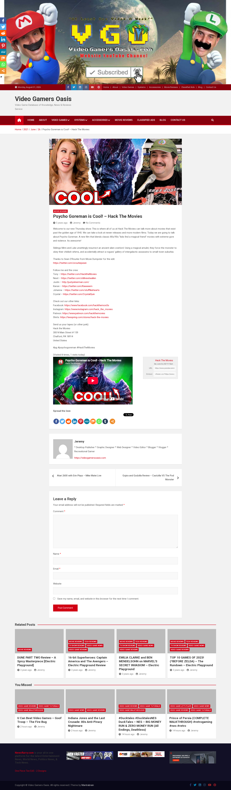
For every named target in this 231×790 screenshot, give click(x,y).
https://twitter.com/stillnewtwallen (78, 278)
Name (57, 553)
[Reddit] (68, 418)
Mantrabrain (88, 785)
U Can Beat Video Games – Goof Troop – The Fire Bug (39, 720)
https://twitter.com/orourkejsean (70, 263)
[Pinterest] (80, 418)
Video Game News (95, 646)
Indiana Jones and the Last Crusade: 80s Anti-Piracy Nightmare (86, 722)
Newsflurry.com (24, 752)
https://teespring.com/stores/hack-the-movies (84, 317)
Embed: (149, 374)
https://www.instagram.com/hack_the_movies (89, 309)
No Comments (93, 223)
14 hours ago (128, 734)
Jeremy (77, 223)
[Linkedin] (74, 418)
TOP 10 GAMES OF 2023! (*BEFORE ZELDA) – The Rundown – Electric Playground (191, 661)
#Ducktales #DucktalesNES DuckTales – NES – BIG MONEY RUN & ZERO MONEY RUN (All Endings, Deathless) (140, 723)
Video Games (128, 87)
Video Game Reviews (78, 650)
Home (106, 87)
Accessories (155, 87)
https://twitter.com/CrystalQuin (79, 294)
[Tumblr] (105, 418)
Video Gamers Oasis (43, 99)
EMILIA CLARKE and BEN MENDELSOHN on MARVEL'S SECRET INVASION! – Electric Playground (139, 663)
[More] (112, 418)
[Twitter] (62, 418)
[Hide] (1, 77)
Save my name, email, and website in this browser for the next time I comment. (98, 598)
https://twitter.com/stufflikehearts (82, 290)
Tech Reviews (90, 642)
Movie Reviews (171, 87)
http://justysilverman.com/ (75, 282)
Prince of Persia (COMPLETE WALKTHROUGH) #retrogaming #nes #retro (190, 722)
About (115, 87)
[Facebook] (56, 418)
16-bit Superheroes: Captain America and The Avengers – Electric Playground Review (88, 661)
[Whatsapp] (99, 418)
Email (56, 568)
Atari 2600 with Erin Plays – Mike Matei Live (79, 475)
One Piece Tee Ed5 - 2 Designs (30, 770)
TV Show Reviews (77, 646)
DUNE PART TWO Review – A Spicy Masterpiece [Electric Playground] (36, 661)
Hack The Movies (164, 360)
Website (57, 583)
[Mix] (93, 418)
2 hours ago (26, 726)
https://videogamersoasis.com (90, 457)
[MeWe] (87, 418)
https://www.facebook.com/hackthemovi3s (86, 305)
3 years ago (26, 670)
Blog (200, 87)
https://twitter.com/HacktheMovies (79, 274)
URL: (151, 368)
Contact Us (211, 87)
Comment (59, 511)
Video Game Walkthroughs (30, 710)
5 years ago (62, 223)
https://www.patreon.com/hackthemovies (83, 313)
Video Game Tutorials (48, 706)
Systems (142, 87)
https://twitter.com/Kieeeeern (77, 286)
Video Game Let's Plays (180, 706)
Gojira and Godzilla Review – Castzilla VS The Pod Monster (148, 477)
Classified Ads (188, 87)
